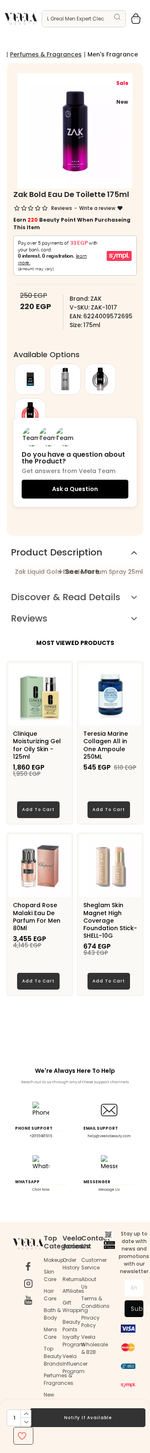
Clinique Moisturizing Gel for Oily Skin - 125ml (37, 745)
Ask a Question (75, 489)
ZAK (96, 298)
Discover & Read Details (65, 597)
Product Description (56, 552)
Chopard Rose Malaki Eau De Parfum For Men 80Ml (36, 916)
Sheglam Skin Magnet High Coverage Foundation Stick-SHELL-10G (110, 920)
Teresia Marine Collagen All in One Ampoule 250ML (105, 745)
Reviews (29, 618)
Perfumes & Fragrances (46, 54)
